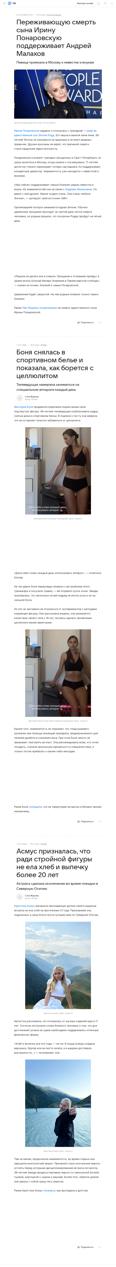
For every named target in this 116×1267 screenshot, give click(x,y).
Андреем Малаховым (78, 189)
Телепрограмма (54, 15)
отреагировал (48, 307)
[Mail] (9, 3)
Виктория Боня (23, 406)
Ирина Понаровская (26, 130)
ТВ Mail (43, 345)
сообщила (35, 806)
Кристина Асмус (24, 905)
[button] (58, 94)
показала (49, 1190)
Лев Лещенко (30, 307)
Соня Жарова (32, 397)
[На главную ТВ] (13, 3)
